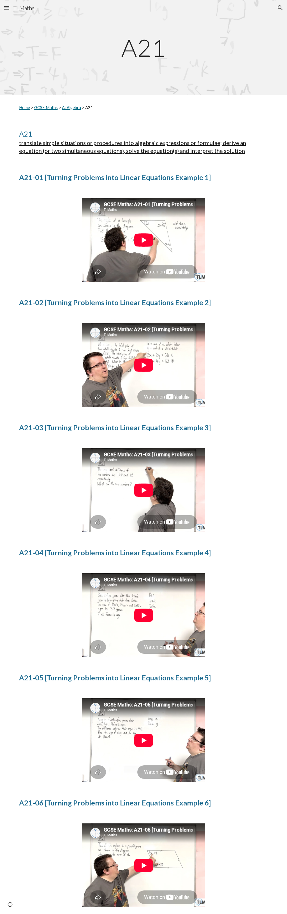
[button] (6, 7)
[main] (143, 47)
